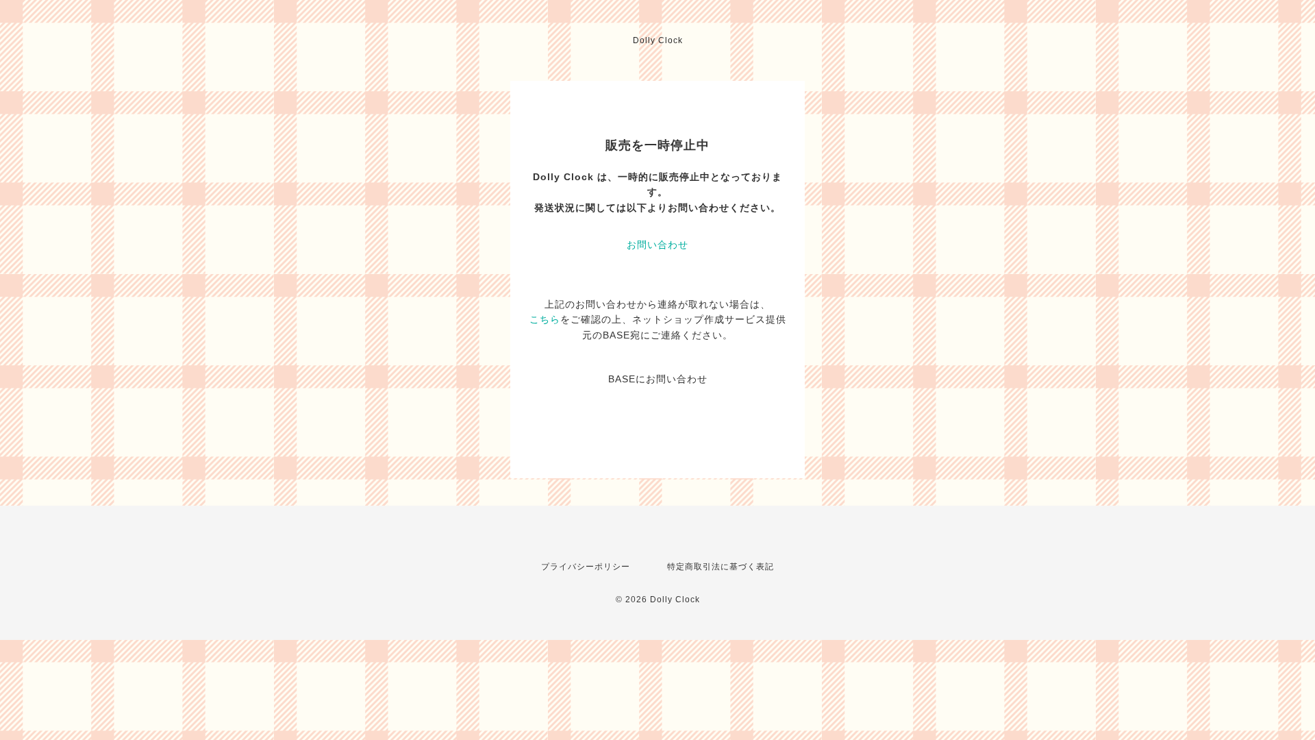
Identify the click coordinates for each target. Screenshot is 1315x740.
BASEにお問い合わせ (657, 378)
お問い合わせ (657, 244)
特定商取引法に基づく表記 (720, 566)
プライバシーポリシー (585, 566)
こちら (544, 319)
